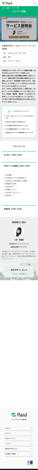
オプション (8, 433)
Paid (7, 3)
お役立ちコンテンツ (10, 438)
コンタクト (8, 443)
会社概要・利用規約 (10, 454)
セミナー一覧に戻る (19, 274)
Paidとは (7, 428)
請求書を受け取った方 (11, 448)
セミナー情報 (5, 8)
